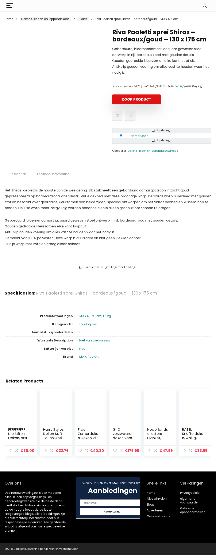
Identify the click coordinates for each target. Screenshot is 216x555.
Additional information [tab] (53, 174)
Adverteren (155, 510)
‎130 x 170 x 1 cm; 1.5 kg (95, 316)
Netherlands (139, 136)
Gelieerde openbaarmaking (192, 510)
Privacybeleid (190, 493)
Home (9, 19)
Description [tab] (17, 174)
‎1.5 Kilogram (88, 324)
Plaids (83, 19)
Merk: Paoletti (89, 357)
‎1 (79, 332)
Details (178, 86)
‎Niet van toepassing (94, 340)
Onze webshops (158, 516)
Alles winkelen (157, 499)
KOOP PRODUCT (136, 99)
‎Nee (82, 349)
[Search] (205, 5)
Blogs (150, 504)
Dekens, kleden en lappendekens (45, 19)
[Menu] (10, 5)
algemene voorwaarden (190, 501)
